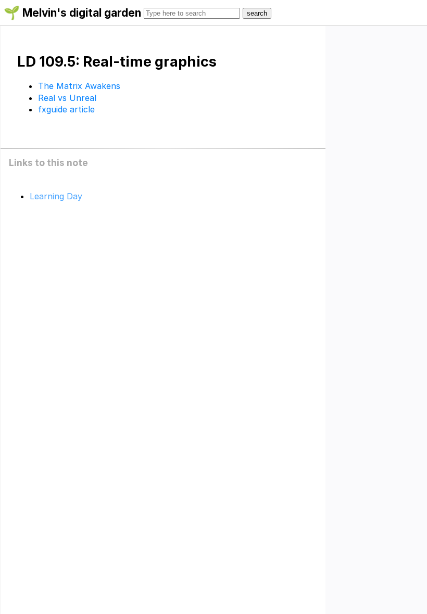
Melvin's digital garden (81, 12)
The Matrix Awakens (79, 86)
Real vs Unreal (67, 98)
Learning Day (56, 196)
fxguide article (66, 109)
